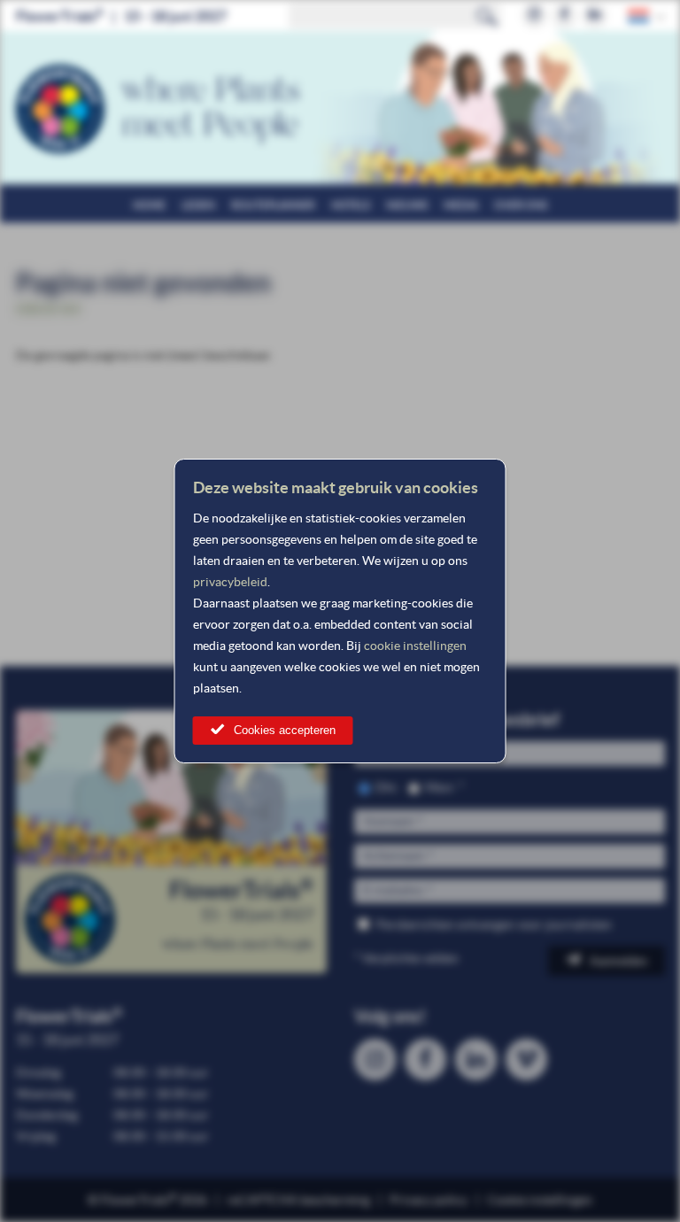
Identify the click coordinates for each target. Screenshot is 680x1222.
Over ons (520, 205)
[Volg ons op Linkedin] (594, 15)
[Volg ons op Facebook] (564, 15)
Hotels (350, 205)
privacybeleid (230, 582)
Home (149, 205)
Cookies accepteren (285, 730)
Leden (198, 205)
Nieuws (407, 205)
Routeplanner (273, 205)
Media (461, 205)
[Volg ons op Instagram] (534, 15)
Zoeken (487, 16)
